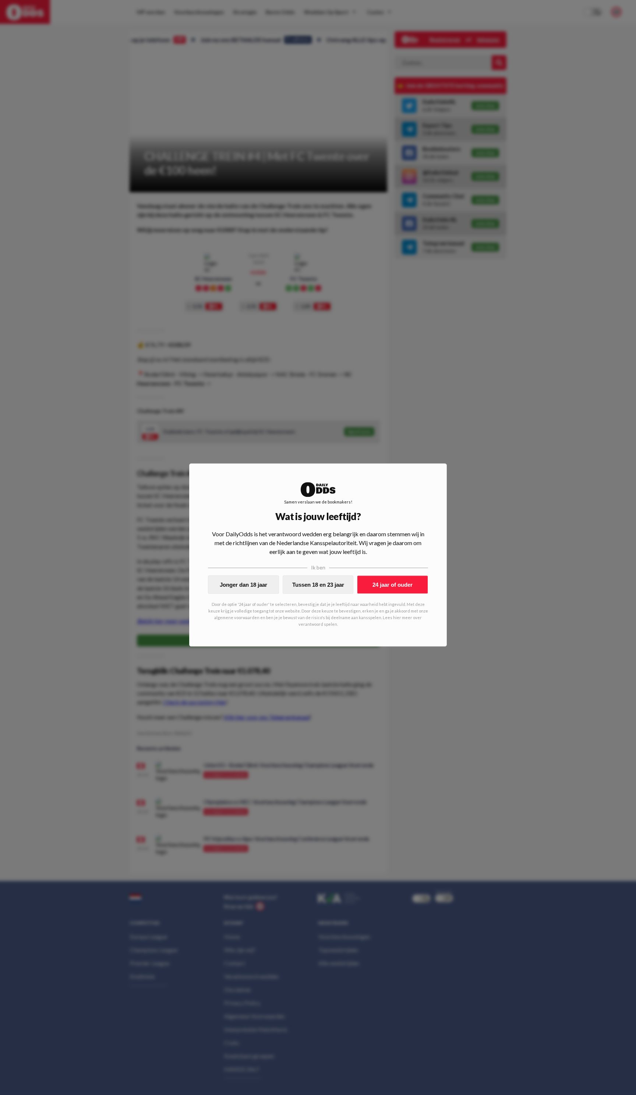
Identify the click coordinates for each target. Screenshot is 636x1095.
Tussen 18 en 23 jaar (318, 585)
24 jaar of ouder (392, 585)
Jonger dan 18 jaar (243, 585)
